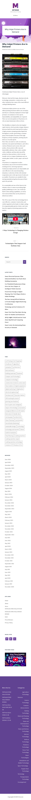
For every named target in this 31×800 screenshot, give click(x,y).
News (6, 606)
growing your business (11, 401)
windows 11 (8, 445)
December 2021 (9, 555)
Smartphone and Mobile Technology (23, 762)
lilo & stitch (8, 414)
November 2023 (9, 506)
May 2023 (7, 514)
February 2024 (9, 497)
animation (8, 367)
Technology (21, 774)
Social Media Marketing (12, 423)
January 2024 (8, 500)
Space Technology (23, 766)
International (6, 193)
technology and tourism (12, 429)
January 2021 (8, 584)
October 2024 (9, 485)
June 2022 (8, 540)
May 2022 (7, 543)
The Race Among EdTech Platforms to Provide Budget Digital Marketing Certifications (15, 302)
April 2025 (8, 477)
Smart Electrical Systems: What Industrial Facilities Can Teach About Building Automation (15, 279)
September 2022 (9, 534)
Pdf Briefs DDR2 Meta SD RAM (13, 608)
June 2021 (7, 572)
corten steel (22, 382)
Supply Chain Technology (25, 770)
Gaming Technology (25, 712)
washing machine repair (12, 439)
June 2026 (8, 459)
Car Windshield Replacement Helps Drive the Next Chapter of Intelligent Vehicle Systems (15, 286)
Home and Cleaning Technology (23, 717)
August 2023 (8, 511)
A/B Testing (8, 361)
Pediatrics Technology (25, 746)
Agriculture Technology (25, 693)
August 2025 (8, 471)
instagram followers (10, 411)
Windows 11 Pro (17, 445)
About (6, 603)
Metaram (15, 10)
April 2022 (8, 546)
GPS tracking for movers (12, 398)
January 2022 (8, 552)
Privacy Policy (9, 622)
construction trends (11, 382)
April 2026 (8, 462)
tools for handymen (10, 432)
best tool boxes (9, 370)
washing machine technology (13, 442)
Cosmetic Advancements (24, 707)
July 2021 (7, 569)
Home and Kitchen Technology (23, 730)
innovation (22, 407)
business (19, 373)
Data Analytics (9, 386)
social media (18, 420)
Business (20, 697)
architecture (16, 367)
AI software (8, 364)
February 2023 (9, 520)
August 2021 (8, 566)
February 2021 (9, 581)
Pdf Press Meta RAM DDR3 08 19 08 (7, 707)
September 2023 (9, 508)
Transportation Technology (24, 778)
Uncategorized (22, 782)
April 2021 (7, 578)
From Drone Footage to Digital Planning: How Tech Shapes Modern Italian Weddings (15, 294)
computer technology (11, 379)
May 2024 (7, 491)
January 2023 (8, 523)
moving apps (9, 417)
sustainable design (10, 426)
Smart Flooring (9, 420)
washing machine (20, 435)
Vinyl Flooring (9, 435)
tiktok (22, 429)
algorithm (16, 364)
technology (21, 426)
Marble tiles (17, 414)
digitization (20, 389)
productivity (17, 417)
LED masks (21, 411)
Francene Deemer (20, 49)
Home (6, 600)
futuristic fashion (19, 395)
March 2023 (8, 517)
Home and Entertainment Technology (24, 724)
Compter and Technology (12, 376)
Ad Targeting (17, 361)
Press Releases (9, 620)
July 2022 (7, 537)
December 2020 (9, 587)
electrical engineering (11, 392)
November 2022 (9, 529)
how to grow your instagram (13, 404)
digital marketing (10, 389)
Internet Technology (25, 735)
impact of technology (11, 407)
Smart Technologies (25, 756)
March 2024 (8, 494)
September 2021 (9, 563)
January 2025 (8, 482)
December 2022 (9, 526)
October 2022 (9, 532)
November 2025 (9, 465)
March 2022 (8, 549)
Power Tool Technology (25, 751)
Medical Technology (25, 741)
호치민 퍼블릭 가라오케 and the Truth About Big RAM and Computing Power (15, 320)
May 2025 (7, 474)
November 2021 (9, 558)
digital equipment (20, 386)
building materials (10, 373)
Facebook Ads (9, 395)
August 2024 (8, 488)
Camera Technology (25, 701)
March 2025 (8, 479)
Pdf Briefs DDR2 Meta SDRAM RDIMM (6, 700)
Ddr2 (6, 617)
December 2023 (9, 503)
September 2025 (9, 468)
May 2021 (7, 575)
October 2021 (8, 560)
